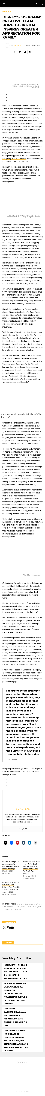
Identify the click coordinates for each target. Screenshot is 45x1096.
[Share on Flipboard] (25, 52)
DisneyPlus (37, 907)
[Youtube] (26, 829)
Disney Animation (32, 904)
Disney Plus (8, 907)
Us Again (7, 909)
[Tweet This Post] (20, 52)
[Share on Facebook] (15, 52)
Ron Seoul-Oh (18, 45)
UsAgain (17, 909)
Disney (20, 904)
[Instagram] (22, 829)
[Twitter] (19, 829)
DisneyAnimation (23, 907)
